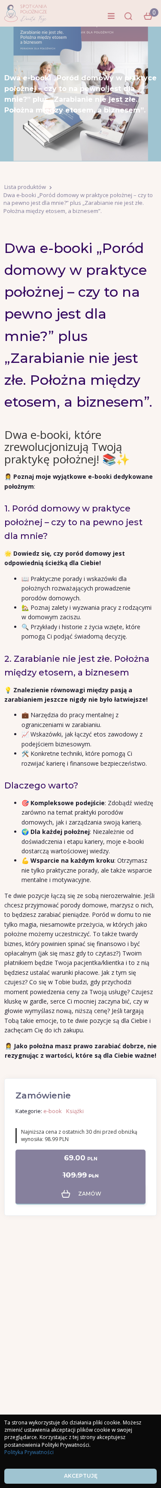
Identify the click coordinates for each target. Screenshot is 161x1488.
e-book (52, 1111)
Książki (75, 1111)
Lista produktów (25, 187)
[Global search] (128, 16)
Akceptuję (80, 1476)
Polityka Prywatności (29, 1452)
